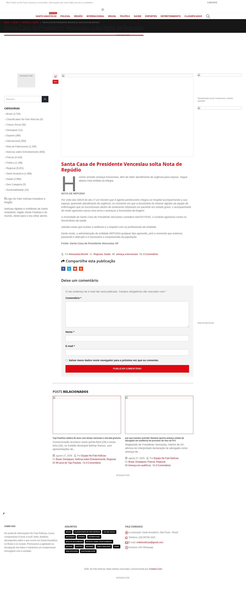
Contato (212, 2)
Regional (98, 254)
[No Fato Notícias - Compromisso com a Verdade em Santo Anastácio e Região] (123, 9)
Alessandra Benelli (78, 254)
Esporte (10, 135)
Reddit (81, 269)
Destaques (68, 459)
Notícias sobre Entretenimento (90, 459)
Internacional (95, 16)
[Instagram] (238, 3)
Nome (69, 332)
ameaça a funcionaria (127, 254)
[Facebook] (221, 3)
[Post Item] (87, 415)
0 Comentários (150, 254)
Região (78, 16)
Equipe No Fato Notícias (93, 455)
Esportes (151, 16)
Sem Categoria (14, 184)
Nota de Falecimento (17, 146)
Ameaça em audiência (139, 465)
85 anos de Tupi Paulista (68, 462)
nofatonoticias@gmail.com (149, 542)
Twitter (69, 269)
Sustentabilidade (15, 190)
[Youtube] (233, 3)
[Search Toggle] (208, 16)
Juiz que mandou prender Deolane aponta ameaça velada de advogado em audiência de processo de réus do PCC (154, 439)
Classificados (193, 16)
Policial (65, 16)
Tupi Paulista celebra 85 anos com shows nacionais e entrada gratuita (87, 438)
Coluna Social (13, 124)
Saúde (137, 16)
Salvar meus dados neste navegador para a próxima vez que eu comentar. (114, 360)
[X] (227, 3)
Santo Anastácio (46, 15)
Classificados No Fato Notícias (22, 119)
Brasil (112, 16)
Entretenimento (171, 16)
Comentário (73, 298)
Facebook (63, 269)
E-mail (75, 269)
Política (125, 16)
